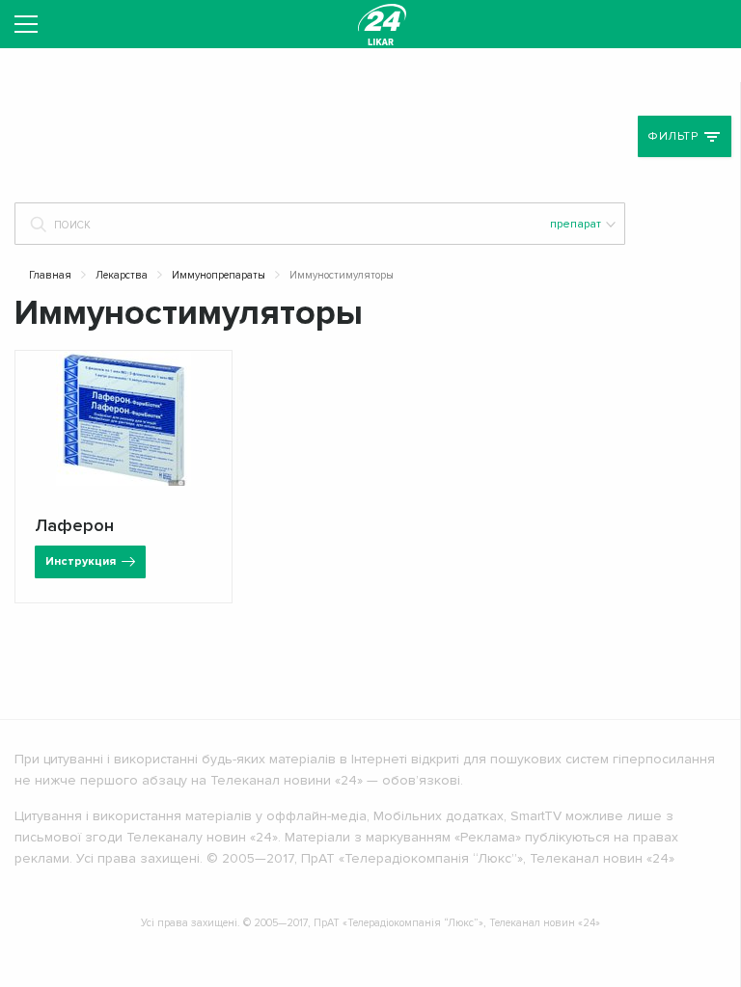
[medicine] (382, 24)
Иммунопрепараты (218, 275)
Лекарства (122, 275)
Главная (50, 275)
